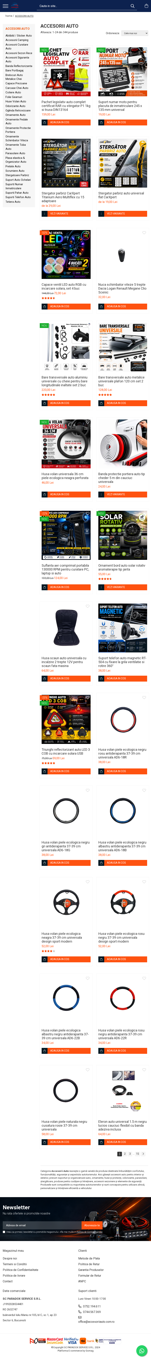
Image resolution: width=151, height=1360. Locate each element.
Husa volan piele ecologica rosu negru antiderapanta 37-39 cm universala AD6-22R (121, 1034)
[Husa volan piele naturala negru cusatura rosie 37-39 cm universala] (66, 1091)
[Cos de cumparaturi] (146, 6)
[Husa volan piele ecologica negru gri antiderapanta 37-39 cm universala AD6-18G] (66, 812)
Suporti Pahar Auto (17, 192)
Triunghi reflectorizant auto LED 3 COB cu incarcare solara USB (66, 751)
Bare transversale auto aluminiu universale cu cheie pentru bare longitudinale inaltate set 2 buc (64, 381)
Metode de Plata (89, 1258)
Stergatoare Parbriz (17, 175)
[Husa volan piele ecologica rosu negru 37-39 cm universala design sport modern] (122, 903)
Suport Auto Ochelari (18, 180)
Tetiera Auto (13, 201)
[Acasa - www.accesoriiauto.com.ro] (14, 6)
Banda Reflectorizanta (19, 66)
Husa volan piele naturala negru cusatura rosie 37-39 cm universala (64, 1125)
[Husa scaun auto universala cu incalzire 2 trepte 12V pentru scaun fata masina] (66, 628)
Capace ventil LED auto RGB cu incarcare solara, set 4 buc (64, 286)
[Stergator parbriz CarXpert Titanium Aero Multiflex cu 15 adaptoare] (66, 163)
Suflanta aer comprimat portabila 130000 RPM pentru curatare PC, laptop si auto (65, 569)
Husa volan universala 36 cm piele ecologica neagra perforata (65, 476)
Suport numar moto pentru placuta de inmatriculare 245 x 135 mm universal (120, 106)
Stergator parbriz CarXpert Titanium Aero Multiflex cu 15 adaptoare (63, 197)
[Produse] (5, 6)
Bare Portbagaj (14, 70)
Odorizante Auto (15, 106)
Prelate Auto (13, 166)
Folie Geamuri (14, 97)
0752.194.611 (91, 1306)
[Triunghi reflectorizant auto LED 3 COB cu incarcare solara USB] (66, 719)
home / (10, 15)
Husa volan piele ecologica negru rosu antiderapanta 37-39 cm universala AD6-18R (122, 753)
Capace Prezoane (16, 83)
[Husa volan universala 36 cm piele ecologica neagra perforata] (66, 444)
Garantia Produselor (91, 1270)
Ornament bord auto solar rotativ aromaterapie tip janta (121, 567)
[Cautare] (132, 6)
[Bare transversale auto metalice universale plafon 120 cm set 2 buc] (122, 347)
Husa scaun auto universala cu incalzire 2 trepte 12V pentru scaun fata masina (64, 662)
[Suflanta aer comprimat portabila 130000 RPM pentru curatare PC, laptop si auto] (66, 535)
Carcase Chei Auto (17, 88)
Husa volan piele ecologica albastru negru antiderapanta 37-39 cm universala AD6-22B (65, 1034)
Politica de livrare (14, 1275)
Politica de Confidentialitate (89, 1232)
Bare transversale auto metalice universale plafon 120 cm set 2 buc (121, 381)
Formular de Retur (89, 1275)
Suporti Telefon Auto (18, 197)
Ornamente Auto (16, 115)
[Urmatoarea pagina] (143, 1154)
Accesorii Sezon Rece (19, 53)
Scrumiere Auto (15, 170)
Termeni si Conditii (15, 1264)
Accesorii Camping (17, 40)
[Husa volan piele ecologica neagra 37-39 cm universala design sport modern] (66, 903)
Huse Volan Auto (16, 101)
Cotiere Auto (13, 92)
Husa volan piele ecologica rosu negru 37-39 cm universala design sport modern (121, 937)
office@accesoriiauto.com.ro (95, 1321)
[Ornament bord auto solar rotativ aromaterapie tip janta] (122, 535)
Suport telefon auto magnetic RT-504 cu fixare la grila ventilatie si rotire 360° (122, 662)
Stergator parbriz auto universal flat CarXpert (121, 195)
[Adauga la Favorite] (88, 50)
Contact (8, 1281)
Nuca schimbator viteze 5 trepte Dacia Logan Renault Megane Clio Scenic (122, 288)
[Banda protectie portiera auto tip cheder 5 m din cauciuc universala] (122, 444)
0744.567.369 (91, 1312)
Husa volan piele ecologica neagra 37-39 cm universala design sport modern (62, 937)
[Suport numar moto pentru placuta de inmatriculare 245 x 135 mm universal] (122, 71)
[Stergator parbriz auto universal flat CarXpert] (122, 163)
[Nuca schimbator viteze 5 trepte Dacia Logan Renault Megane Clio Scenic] (122, 254)
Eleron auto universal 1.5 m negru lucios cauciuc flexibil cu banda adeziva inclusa (122, 1125)
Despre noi (10, 1258)
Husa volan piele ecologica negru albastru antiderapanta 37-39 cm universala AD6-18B (122, 846)
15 (137, 1153)
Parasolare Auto (15, 153)
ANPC (82, 1281)
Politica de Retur (89, 1264)
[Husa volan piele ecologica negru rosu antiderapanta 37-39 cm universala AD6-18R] (122, 719)
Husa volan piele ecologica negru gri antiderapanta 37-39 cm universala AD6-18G (66, 846)
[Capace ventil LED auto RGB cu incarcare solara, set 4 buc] (66, 254)
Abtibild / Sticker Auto (19, 35)
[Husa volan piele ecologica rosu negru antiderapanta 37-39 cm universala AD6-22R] (122, 1000)
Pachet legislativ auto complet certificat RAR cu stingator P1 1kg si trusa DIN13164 (66, 106)
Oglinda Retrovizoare (18, 110)
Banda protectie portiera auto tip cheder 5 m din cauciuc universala (121, 478)
